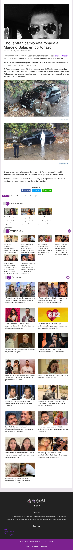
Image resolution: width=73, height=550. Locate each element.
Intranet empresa (9, 531)
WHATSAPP (48, 190)
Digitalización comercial (11, 533)
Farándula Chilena (26, 51)
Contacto (44, 546)
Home (27, 546)
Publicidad (35, 546)
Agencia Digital (8, 535)
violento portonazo (60, 56)
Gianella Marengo (16, 196)
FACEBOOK (27, 190)
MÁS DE (6, 196)
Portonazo (39, 196)
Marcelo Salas (29, 196)
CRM (5, 529)
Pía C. (8, 51)
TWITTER (37, 190)
